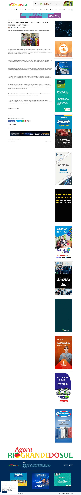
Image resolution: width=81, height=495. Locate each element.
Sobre (63, 493)
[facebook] (65, 465)
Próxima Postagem (48, 141)
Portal (15, 9)
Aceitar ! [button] (4, 491)
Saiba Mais (10, 490)
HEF (20, 118)
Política (55, 9)
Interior (32, 9)
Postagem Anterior (12, 141)
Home (60, 493)
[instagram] (72, 465)
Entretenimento (62, 9)
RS (25, 9)
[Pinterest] (25, 121)
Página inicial (10, 20)
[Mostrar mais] (30, 121)
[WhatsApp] (23, 121)
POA (29, 9)
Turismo (37, 9)
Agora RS (11, 9)
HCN (18, 118)
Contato (67, 493)
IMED (23, 118)
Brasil (47, 9)
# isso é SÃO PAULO (17, 20)
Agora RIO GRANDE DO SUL (19, 493)
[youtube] (70, 465)
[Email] (28, 121)
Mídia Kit (71, 493)
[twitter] (67, 465)
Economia (42, 9)
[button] (69, 9)
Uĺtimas (20, 9)
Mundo (51, 9)
